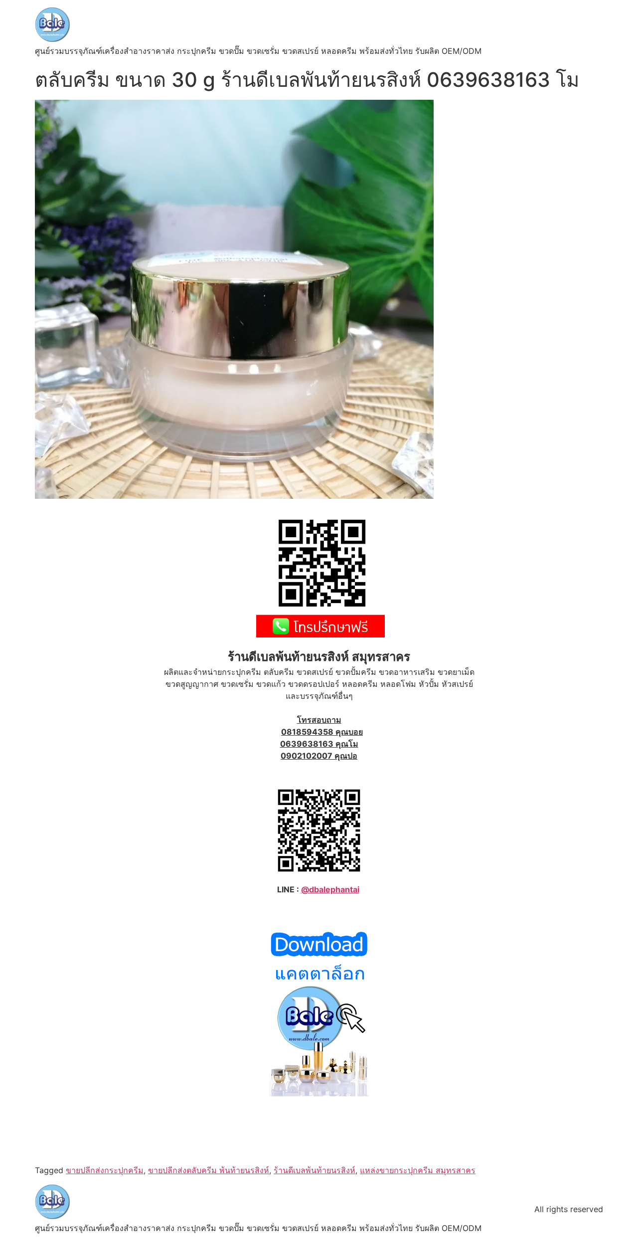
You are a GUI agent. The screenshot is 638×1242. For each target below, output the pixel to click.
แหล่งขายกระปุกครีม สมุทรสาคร (418, 1170)
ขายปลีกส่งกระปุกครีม (105, 1170)
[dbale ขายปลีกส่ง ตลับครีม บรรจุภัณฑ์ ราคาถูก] (319, 1093)
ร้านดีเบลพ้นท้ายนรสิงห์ (314, 1170)
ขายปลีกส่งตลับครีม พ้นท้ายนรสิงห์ (208, 1170)
